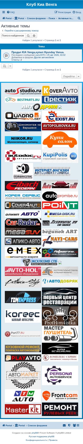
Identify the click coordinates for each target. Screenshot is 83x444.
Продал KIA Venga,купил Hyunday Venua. (37, 52)
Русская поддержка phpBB (41, 436)
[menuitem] (11, 12)
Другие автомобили (44, 57)
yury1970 (40, 55)
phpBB (35, 433)
